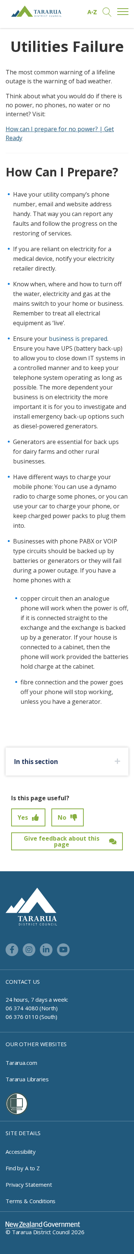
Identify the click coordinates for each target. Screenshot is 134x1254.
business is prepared (78, 339)
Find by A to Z (23, 1168)
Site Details (23, 1133)
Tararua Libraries (27, 1079)
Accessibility (21, 1151)
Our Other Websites (36, 1044)
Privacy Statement (29, 1184)
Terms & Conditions (30, 1201)
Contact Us (23, 981)
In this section (36, 761)
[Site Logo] (36, 11)
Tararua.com (21, 1062)
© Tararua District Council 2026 (45, 1232)
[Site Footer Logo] (31, 906)
